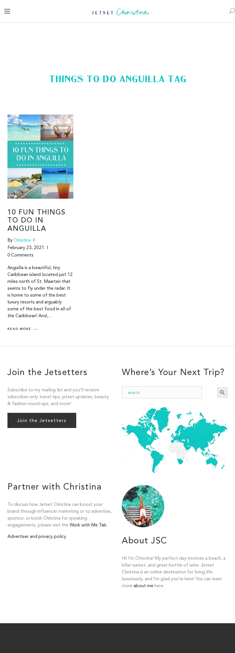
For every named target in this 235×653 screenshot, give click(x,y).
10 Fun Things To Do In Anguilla (36, 221)
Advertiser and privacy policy (36, 536)
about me (143, 585)
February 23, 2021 (25, 247)
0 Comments (20, 255)
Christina (22, 240)
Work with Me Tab (88, 525)
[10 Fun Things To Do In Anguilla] (40, 157)
